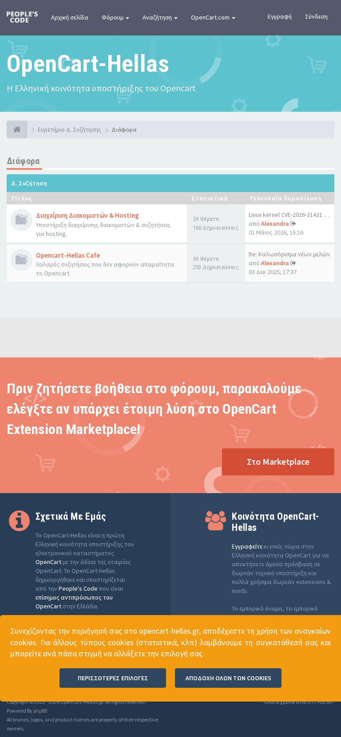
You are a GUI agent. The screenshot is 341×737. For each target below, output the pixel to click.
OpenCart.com (211, 17)
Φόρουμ (113, 17)
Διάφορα (23, 161)
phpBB (40, 710)
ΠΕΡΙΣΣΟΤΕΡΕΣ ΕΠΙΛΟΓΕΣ (113, 678)
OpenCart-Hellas (88, 64)
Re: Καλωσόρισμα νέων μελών (289, 254)
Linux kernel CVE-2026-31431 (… (290, 215)
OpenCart (48, 562)
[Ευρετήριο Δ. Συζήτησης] (17, 129)
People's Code (78, 588)
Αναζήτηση (158, 17)
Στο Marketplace (278, 461)
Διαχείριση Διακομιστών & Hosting (87, 215)
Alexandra (275, 223)
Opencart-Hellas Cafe (68, 255)
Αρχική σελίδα (69, 17)
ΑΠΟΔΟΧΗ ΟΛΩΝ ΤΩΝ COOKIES (228, 678)
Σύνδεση (316, 16)
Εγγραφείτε (247, 546)
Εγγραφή (280, 16)
